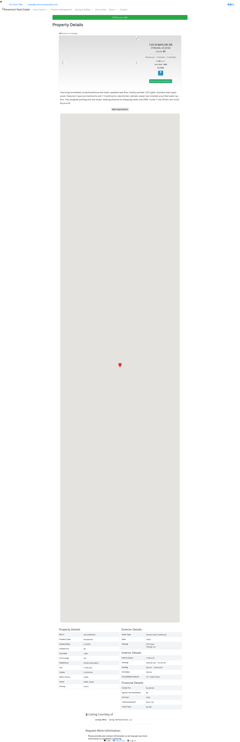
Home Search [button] (39, 9)
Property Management (61, 9)
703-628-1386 (15, 4)
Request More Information (160, 81)
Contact (123, 9)
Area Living (100, 9)
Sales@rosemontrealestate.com (43, 4)
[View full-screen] (137, 38)
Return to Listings (69, 33)
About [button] (112, 9)
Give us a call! (120, 17)
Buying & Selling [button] (83, 9)
